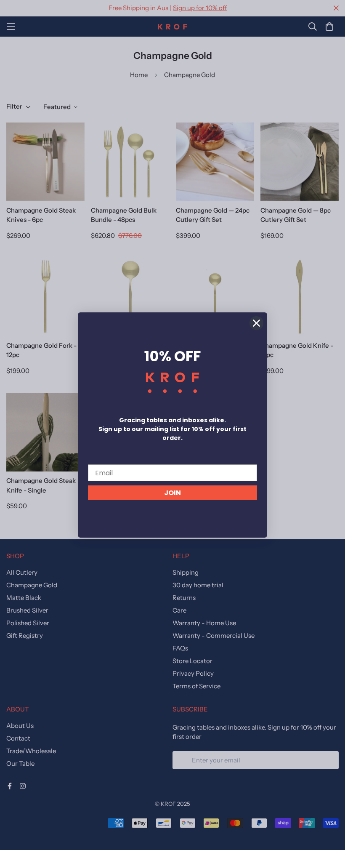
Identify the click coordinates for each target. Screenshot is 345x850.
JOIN (172, 493)
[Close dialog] (256, 323)
